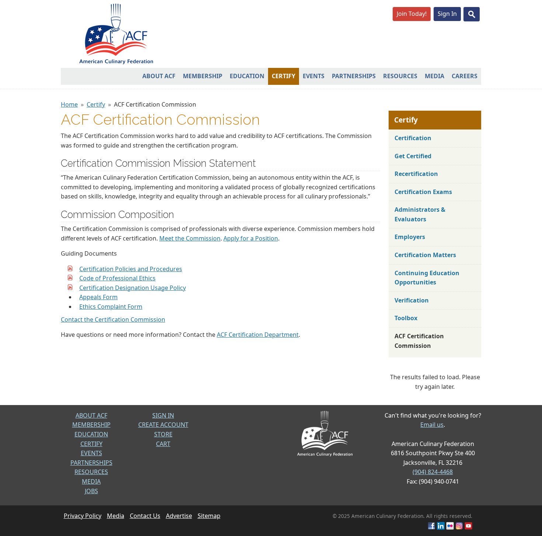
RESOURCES (91, 472)
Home (69, 104)
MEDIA (91, 481)
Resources (400, 76)
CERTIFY (91, 444)
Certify (283, 76)
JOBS (91, 491)
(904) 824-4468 (433, 472)
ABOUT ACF (91, 415)
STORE (163, 434)
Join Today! (412, 14)
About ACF (159, 76)
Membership (202, 76)
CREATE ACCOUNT (163, 425)
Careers (464, 76)
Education (247, 76)
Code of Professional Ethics (117, 278)
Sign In (447, 14)
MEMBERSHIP (91, 425)
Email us (432, 425)
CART (163, 444)
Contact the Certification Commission (113, 319)
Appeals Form (98, 297)
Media (434, 76)
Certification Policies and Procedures (130, 269)
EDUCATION (91, 434)
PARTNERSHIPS (91, 463)
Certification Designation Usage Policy (132, 288)
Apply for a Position (250, 238)
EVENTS (91, 453)
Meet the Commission (189, 238)
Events (313, 76)
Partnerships (354, 76)
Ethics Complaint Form (110, 306)
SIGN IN (163, 415)
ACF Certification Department (258, 335)
